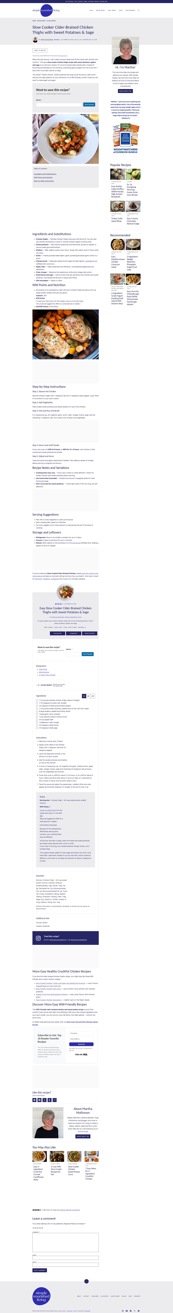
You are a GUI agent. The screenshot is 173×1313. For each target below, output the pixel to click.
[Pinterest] (139, 1311)
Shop (120, 10)
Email (39, 100)
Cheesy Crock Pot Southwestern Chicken (52, 994)
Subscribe (95, 1296)
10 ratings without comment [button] (68, 1210)
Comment (73, 633)
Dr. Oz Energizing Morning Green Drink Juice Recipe (132, 190)
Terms (75, 1311)
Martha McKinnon (47, 39)
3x (93, 696)
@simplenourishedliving (58, 940)
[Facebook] (131, 1311)
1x (84, 696)
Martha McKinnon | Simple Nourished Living (66, 617)
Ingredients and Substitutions (45, 174)
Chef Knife (43, 669)
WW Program (130, 10)
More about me (125, 91)
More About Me (83, 1136)
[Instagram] (123, 1311)
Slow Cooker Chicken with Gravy (48, 989)
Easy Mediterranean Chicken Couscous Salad (118, 262)
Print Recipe (89, 633)
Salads (124, 1296)
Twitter (65, 579)
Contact (86, 1296)
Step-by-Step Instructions (44, 181)
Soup (130, 1296)
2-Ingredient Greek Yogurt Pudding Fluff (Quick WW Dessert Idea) (117, 298)
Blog (91, 10)
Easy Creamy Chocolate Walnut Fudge (133, 221)
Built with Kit (81, 1054)
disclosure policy (63, 55)
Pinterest (38, 579)
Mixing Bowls (44, 672)
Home (34, 20)
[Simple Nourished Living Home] (45, 10)
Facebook (46, 579)
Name (34, 1255)
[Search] (139, 10)
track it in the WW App (74, 301)
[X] (135, 1311)
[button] (54, 39)
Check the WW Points (48, 810)
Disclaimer (69, 1311)
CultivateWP (87, 1311)
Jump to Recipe (40, 50)
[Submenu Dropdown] (93, 10)
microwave (76, 543)
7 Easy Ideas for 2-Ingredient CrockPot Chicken (90, 1174)
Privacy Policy (62, 1311)
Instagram (55, 579)
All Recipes (104, 1296)
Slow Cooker (51, 20)
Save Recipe (89, 104)
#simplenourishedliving (78, 940)
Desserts (137, 1296)
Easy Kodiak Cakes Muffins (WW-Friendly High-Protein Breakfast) (117, 191)
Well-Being (112, 10)
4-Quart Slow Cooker (47, 675)
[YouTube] (127, 1311)
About (79, 1296)
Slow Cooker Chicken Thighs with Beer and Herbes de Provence (60, 983)
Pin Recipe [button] (57, 633)
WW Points (49, 301)
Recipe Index (100, 10)
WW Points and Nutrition (43, 177)
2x (88, 696)
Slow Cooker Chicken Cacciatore (48, 1000)
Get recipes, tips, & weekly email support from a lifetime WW (86, 1)
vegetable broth (91, 261)
